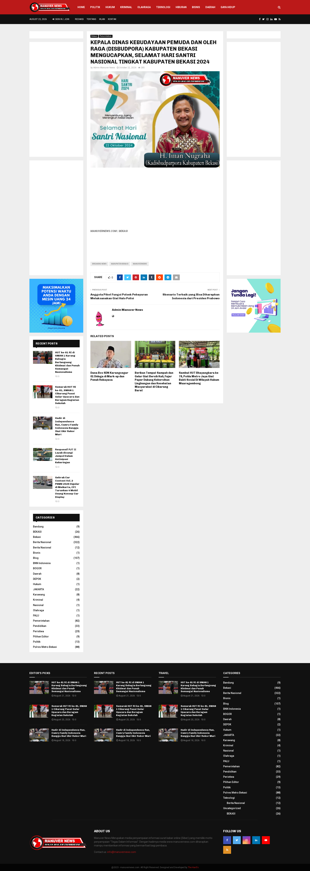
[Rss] (227, 850)
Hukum (110, 7)
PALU (36, 615)
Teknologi (163, 7)
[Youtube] (266, 840)
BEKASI (37, 531)
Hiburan (181, 7)
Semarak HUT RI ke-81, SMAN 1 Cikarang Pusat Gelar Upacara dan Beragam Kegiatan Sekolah (67, 395)
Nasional (38, 605)
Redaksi (79, 19)
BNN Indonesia (42, 563)
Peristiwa (38, 631)
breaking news (99, 264)
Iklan (102, 19)
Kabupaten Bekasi (119, 264)
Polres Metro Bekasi (45, 646)
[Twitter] (237, 840)
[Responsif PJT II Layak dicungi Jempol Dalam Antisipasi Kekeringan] (42, 454)
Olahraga (144, 7)
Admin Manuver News (104, 67)
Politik (95, 7)
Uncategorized (232, 808)
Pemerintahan (106, 36)
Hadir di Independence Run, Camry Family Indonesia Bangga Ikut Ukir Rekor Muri (66, 426)
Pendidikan (39, 626)
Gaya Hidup (228, 7)
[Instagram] (246, 840)
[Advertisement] (155, 200)
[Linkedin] (256, 840)
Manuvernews (140, 264)
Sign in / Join (62, 19)
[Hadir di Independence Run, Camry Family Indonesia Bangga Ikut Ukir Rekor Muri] (42, 423)
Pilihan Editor (41, 636)
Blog (36, 558)
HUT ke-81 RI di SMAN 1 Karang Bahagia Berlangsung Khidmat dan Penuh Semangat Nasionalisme (67, 362)
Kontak (112, 19)
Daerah (210, 7)
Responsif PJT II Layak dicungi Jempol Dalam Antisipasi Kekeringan (65, 456)
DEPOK (37, 578)
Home (81, 7)
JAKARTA (38, 589)
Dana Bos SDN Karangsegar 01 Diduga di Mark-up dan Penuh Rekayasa (109, 376)
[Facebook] (227, 840)
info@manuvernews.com (121, 852)
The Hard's (193, 867)
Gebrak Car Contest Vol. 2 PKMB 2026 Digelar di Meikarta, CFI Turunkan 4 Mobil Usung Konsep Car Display (67, 487)
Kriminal (126, 7)
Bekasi (94, 36)
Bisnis (196, 7)
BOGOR (37, 568)
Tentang (91, 19)
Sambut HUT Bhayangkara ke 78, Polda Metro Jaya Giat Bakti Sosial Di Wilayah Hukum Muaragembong (199, 378)
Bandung (38, 526)
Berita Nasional (42, 542)
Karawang (39, 594)
